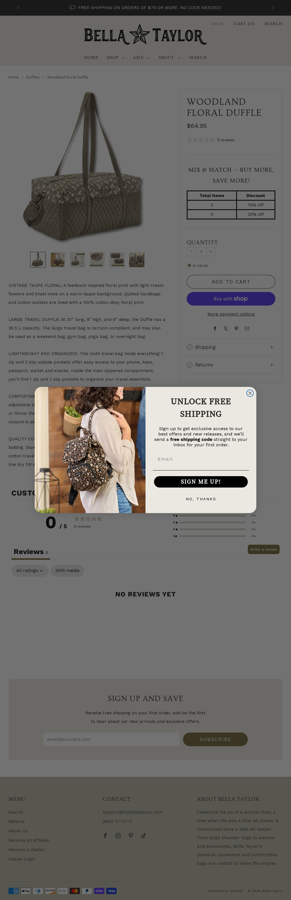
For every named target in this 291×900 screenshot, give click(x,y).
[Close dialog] (250, 393)
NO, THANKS (201, 499)
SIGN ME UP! (201, 482)
